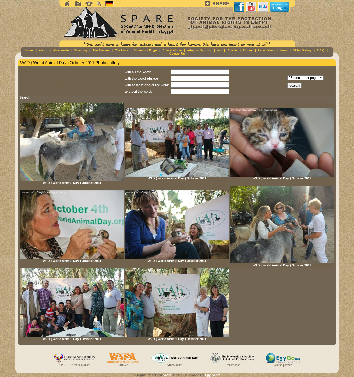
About (43, 50)
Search (24, 97)
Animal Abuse (172, 50)
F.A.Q (320, 50)
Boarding (80, 50)
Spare (167, 375)
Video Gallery (302, 50)
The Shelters (101, 50)
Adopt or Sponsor (199, 50)
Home (29, 50)
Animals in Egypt (145, 50)
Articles (232, 50)
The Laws (121, 50)
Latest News (266, 50)
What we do (61, 50)
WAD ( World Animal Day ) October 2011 (72, 183)
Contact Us (177, 53)
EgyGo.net (212, 375)
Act (219, 50)
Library (248, 50)
